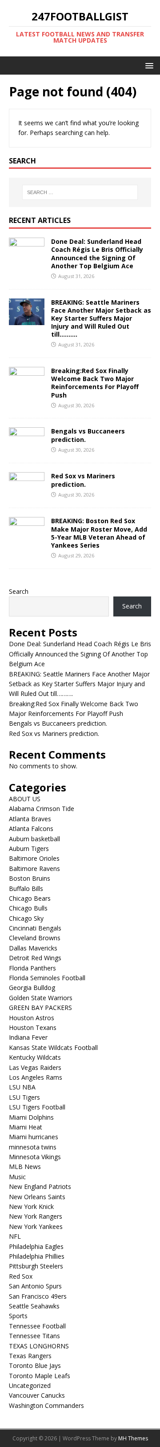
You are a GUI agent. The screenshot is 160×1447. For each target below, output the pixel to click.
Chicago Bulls (28, 908)
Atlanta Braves (30, 819)
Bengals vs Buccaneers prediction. (88, 435)
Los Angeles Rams (35, 1077)
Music (17, 1177)
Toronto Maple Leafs (39, 1375)
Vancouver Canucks (37, 1395)
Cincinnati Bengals (35, 928)
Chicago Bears (30, 898)
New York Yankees (36, 1226)
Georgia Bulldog (32, 987)
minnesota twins (32, 1147)
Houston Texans (32, 1027)
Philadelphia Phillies (36, 1256)
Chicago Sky (26, 918)
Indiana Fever (28, 1037)
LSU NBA (22, 1087)
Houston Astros (31, 1018)
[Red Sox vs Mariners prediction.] (26, 493)
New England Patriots (40, 1186)
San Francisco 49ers (38, 1296)
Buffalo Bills (26, 888)
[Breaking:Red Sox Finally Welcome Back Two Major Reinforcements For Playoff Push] (26, 388)
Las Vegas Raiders (35, 1067)
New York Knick (31, 1206)
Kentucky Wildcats (35, 1057)
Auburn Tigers (29, 848)
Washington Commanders (46, 1405)
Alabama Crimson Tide (41, 808)
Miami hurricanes (33, 1137)
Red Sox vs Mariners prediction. (83, 480)
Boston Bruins (29, 878)
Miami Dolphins (31, 1117)
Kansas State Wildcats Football (53, 1047)
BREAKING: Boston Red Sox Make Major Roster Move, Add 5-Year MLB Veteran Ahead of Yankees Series (99, 533)
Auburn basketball (34, 839)
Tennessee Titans (34, 1336)
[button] (148, 65)
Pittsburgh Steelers (36, 1266)
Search (18, 591)
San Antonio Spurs (35, 1286)
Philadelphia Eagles (36, 1246)
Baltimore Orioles (34, 858)
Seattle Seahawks (34, 1306)
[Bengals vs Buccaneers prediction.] (26, 449)
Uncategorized (30, 1385)
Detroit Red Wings (35, 958)
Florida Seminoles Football (47, 978)
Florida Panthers (32, 968)
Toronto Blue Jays (35, 1365)
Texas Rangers (30, 1356)
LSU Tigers (24, 1097)
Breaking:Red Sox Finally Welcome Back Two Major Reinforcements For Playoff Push (95, 382)
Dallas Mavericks (33, 948)
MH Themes (133, 1438)
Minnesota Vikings (35, 1157)
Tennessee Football (37, 1326)
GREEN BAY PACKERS (40, 1007)
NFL (15, 1236)
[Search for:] (80, 192)
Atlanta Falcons (31, 828)
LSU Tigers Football (37, 1107)
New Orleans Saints (37, 1197)
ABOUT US (24, 799)
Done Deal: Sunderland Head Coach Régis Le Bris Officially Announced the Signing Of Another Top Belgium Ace (97, 253)
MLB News (25, 1166)
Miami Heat (25, 1127)
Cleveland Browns (34, 938)
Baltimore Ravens (34, 868)
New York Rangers (35, 1216)
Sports (18, 1316)
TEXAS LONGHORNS (39, 1346)
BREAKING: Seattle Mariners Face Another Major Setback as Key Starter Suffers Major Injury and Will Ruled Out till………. (101, 318)
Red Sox (20, 1276)
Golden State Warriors (40, 998)
